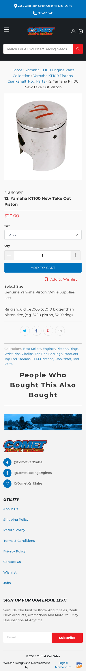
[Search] (78, 49)
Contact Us (12, 562)
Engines (49, 349)
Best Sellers (32, 349)
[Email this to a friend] (60, 331)
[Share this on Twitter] (25, 331)
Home (17, 70)
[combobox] (38, 49)
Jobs (7, 583)
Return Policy (14, 530)
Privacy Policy (14, 551)
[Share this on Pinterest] (48, 331)
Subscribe (67, 638)
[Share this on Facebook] (36, 331)
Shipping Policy (15, 520)
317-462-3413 (45, 13)
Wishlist (10, 572)
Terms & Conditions (19, 541)
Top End (10, 359)
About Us (10, 509)
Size (7, 226)
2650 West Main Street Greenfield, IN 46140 (45, 5)
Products (71, 354)
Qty (7, 245)
